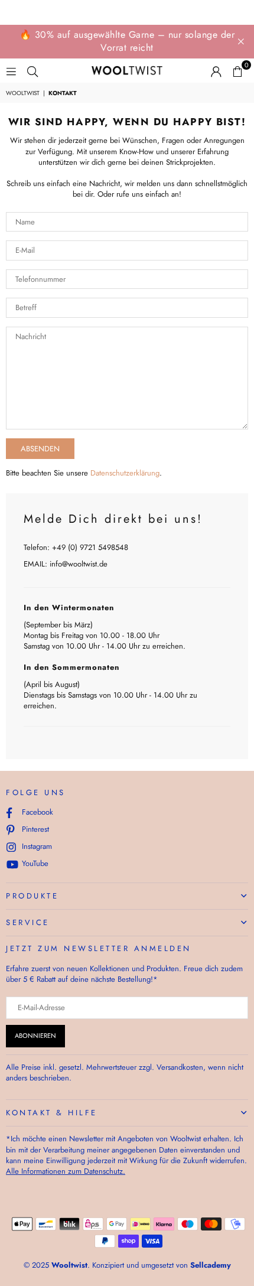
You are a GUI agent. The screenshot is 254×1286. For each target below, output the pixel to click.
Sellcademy (210, 1265)
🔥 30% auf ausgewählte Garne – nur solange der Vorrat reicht (127, 41)
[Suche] (32, 70)
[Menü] (11, 70)
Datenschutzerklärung (124, 472)
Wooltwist (23, 93)
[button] (237, 71)
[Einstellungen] (216, 71)
